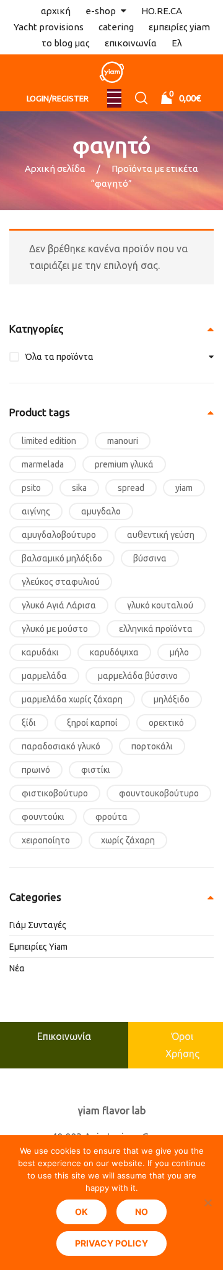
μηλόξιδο (172, 699)
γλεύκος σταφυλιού (61, 582)
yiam (184, 488)
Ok (81, 1211)
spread (131, 488)
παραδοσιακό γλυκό (61, 746)
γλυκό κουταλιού (160, 605)
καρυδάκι (40, 652)
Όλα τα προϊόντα (59, 357)
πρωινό (36, 770)
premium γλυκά (124, 464)
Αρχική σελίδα (55, 168)
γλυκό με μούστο (55, 629)
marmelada (43, 464)
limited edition (49, 441)
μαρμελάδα (44, 676)
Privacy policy (111, 1243)
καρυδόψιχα (114, 652)
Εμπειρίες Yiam (38, 947)
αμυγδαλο (101, 511)
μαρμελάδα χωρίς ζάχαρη (72, 699)
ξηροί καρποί (92, 723)
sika (79, 488)
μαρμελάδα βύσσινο (138, 676)
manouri (122, 441)
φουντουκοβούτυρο (159, 793)
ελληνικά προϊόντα (156, 629)
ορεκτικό (166, 723)
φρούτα (111, 817)
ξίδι (29, 723)
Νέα (17, 968)
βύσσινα (150, 558)
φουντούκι (43, 817)
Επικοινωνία (64, 1036)
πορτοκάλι (152, 746)
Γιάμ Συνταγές (37, 925)
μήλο (179, 652)
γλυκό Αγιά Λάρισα (59, 605)
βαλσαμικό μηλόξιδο (62, 558)
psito (31, 488)
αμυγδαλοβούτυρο (59, 535)
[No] (207, 1202)
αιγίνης (36, 511)
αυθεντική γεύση (161, 535)
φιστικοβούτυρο (55, 793)
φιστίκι (95, 770)
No (141, 1211)
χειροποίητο (46, 840)
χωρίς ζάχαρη (128, 840)
